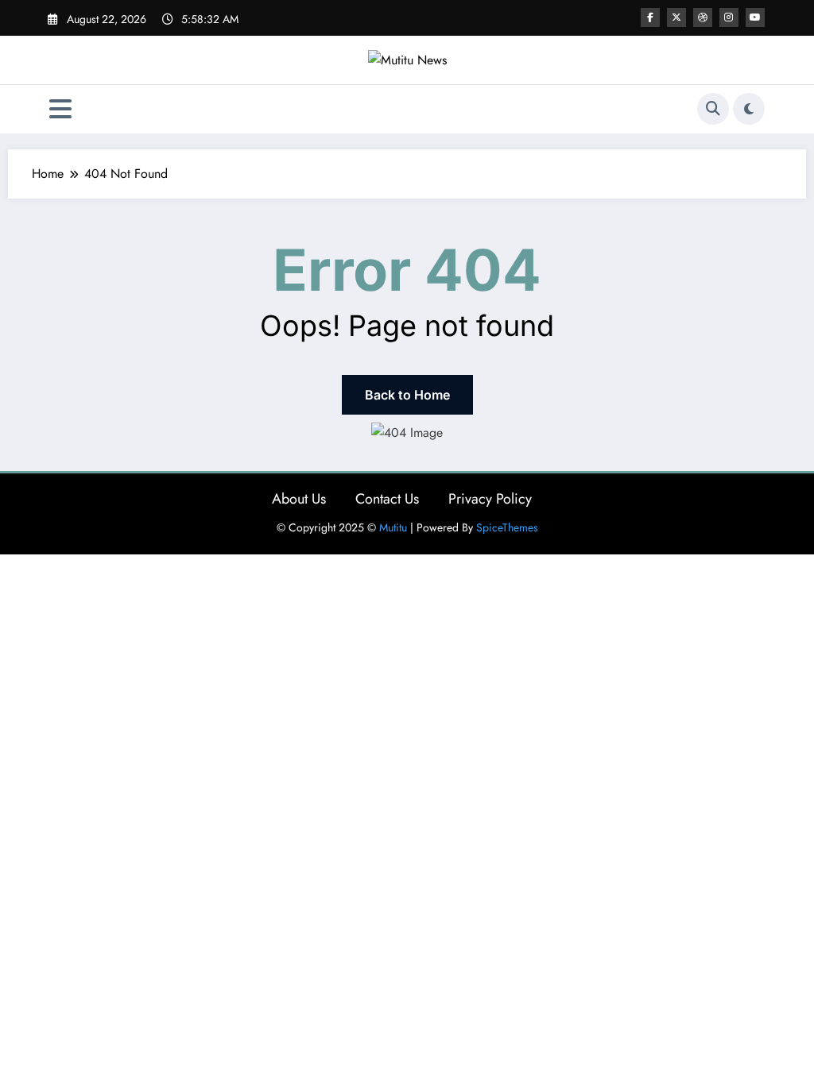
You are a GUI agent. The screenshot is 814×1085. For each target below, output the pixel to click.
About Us (299, 498)
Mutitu (393, 527)
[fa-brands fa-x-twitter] (676, 17)
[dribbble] (702, 17)
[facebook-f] (650, 17)
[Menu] (60, 109)
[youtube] (755, 17)
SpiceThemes (507, 527)
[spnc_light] (749, 109)
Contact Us (387, 498)
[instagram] (728, 17)
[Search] (713, 109)
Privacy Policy (490, 498)
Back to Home (407, 395)
